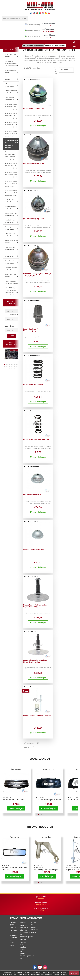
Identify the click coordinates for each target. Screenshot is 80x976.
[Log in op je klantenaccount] (74, 42)
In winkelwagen (16, 808)
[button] (17, 358)
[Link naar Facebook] (34, 967)
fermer (75, 973)
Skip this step (13, 314)
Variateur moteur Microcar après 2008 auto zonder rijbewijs (11, 124)
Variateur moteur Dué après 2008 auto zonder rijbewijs (11, 184)
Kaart (12, 943)
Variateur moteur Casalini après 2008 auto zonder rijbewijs (11, 174)
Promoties (13, 930)
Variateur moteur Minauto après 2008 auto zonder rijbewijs (11, 193)
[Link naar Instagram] (45, 967)
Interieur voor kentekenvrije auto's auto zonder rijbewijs (11, 63)
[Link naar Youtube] (40, 967)
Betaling (23, 939)
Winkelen (23, 942)
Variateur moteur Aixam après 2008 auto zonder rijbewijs (11, 106)
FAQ (21, 958)
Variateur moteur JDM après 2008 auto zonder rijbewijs (11, 134)
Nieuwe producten (40, 826)
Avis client (34, 932)
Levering (13, 927)
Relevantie (66, 70)
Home (12, 945)
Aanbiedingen (40, 758)
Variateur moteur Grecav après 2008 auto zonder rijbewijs (11, 165)
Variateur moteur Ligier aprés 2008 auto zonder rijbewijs (11, 115)
